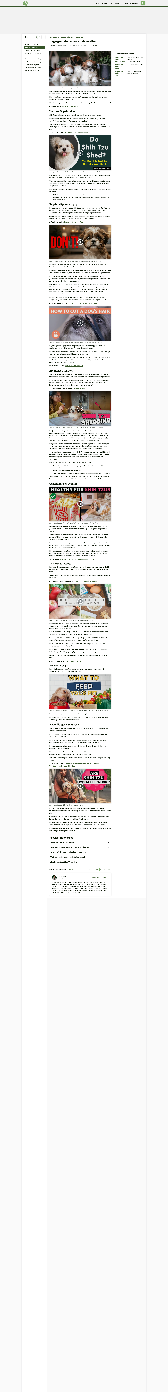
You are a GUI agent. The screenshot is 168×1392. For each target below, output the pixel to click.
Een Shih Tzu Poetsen (70, 106)
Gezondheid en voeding (33, 59)
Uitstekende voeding (34, 62)
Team (125, 3)
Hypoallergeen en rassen (33, 67)
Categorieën (65, 37)
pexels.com (57, 88)
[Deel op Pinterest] (101, 869)
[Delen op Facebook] (36, 37)
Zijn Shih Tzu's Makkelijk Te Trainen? (85, 303)
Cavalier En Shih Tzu (80, 388)
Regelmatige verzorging (33, 53)
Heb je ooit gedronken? (33, 50)
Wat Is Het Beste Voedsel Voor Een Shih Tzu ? (77, 559)
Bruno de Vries (61, 46)
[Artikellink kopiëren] (43, 37)
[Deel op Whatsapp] (105, 869)
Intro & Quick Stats (31, 47)
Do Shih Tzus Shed (77, 37)
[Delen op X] (39, 37)
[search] (143, 3)
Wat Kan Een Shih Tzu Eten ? (87, 581)
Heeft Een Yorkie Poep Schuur (76, 133)
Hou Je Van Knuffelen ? (74, 366)
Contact (134, 3)
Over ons (115, 3)
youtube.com (57, 172)
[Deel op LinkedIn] (109, 869)
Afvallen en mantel (31, 56)
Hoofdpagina (54, 37)
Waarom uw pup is (33, 65)
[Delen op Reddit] (97, 869)
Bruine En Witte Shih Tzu (73, 222)
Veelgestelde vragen (32, 70)
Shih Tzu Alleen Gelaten (74, 661)
